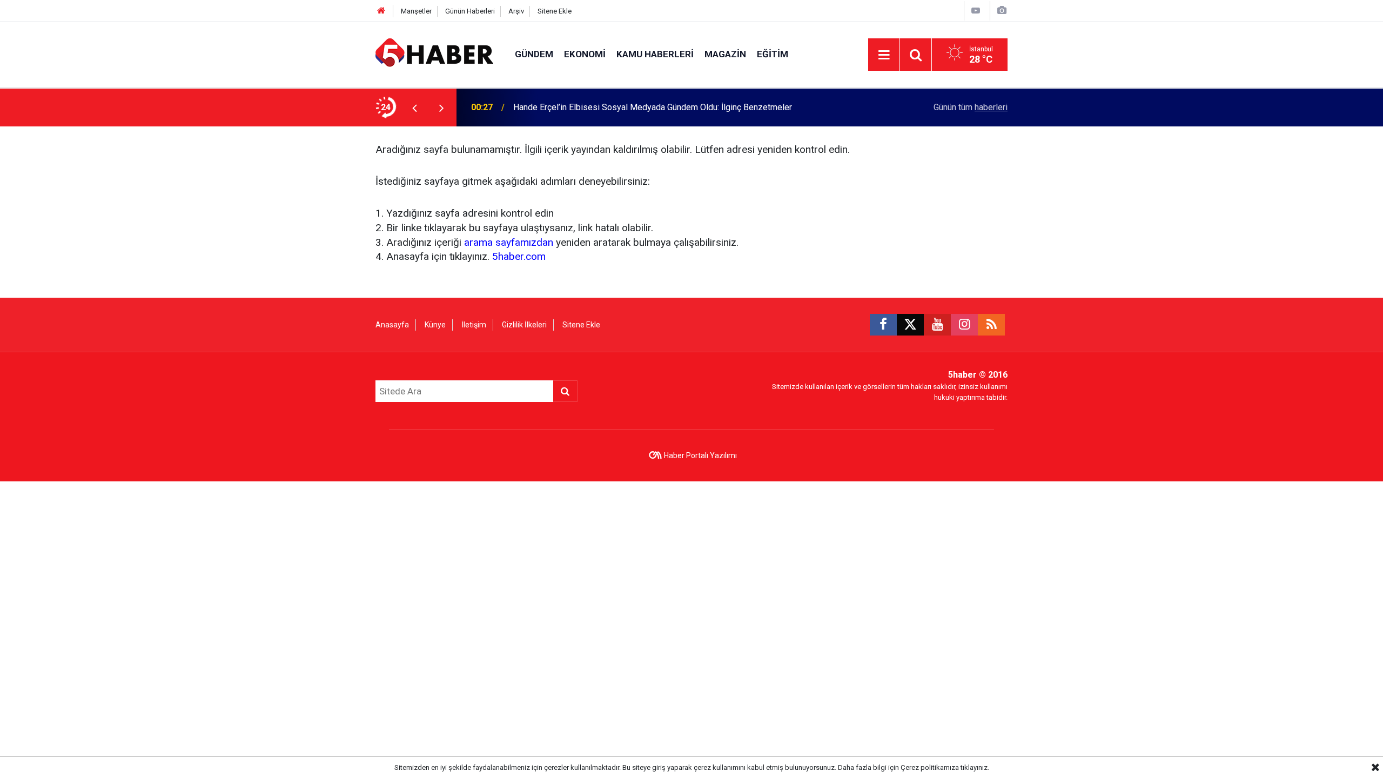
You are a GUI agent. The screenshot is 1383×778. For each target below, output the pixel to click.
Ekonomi (585, 54)
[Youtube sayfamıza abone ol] (937, 325)
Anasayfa (392, 324)
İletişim (473, 324)
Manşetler (416, 11)
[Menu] (884, 55)
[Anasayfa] (381, 11)
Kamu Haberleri (655, 54)
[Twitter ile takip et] (910, 325)
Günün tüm (971, 107)
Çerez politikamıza (930, 767)
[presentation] (414, 107)
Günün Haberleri (470, 11)
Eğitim (772, 54)
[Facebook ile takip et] (883, 325)
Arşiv (516, 11)
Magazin (725, 54)
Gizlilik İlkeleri (524, 324)
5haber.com (519, 256)
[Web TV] (976, 10)
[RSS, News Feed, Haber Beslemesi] (991, 325)
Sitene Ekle (555, 11)
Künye (435, 324)
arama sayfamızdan (508, 242)
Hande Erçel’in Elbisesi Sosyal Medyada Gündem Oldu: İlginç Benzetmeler (652, 107)
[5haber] (434, 54)
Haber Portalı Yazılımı (700, 455)
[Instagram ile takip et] (964, 325)
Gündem (534, 54)
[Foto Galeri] (1002, 10)
